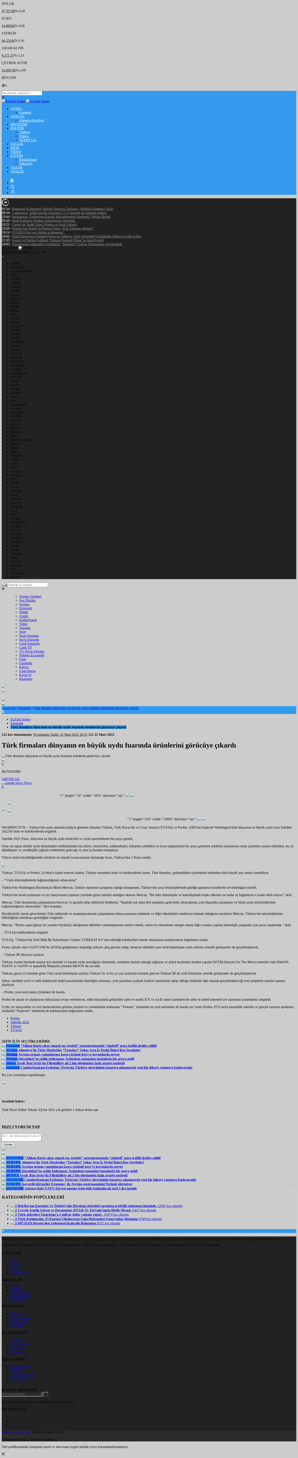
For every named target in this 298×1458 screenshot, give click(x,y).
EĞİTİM (16, 156)
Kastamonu (18, 404)
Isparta (15, 385)
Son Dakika (27, 600)
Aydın (14, 295)
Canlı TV (25, 647)
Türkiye (24, 132)
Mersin (15, 389)
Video (23, 624)
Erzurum (16, 357)
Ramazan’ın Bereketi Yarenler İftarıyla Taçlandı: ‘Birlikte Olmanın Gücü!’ (63, 209)
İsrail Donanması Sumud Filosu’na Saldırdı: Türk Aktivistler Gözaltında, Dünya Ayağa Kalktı (76, 236)
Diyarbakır (17, 342)
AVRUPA (17, 116)
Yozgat (15, 518)
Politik (23, 612)
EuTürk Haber (20, 719)
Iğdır (13, 557)
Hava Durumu (29, 639)
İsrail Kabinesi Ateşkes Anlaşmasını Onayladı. (44, 220)
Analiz (23, 616)
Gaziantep (17, 365)
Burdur (15, 318)
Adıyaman (17, 267)
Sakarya (16, 471)
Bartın (14, 549)
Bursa (14, 322)
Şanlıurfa (16, 506)
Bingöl (15, 306)
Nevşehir (16, 455)
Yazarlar (25, 628)
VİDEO (16, 152)
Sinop (14, 483)
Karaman (16, 534)
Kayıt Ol (25, 675)
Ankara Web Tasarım (16, 1432)
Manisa (15, 436)
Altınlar (15, 1287)
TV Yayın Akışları (31, 651)
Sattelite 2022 (19, 1022)
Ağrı (13, 275)
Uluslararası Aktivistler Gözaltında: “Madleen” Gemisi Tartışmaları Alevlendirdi (67, 244)
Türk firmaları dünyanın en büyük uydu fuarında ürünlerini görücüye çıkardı (85, 708)
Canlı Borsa (27, 671)
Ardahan (16, 553)
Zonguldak (18, 522)
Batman (15, 542)
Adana (15, 263)
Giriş (22, 659)
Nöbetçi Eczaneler (32, 655)
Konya (15, 424)
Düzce (14, 577)
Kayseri (15, 408)
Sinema (15, 1371)
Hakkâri (16, 377)
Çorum (15, 334)
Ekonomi (25, 608)
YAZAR (16, 167)
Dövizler (16, 1314)
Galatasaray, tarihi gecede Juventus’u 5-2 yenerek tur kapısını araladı (59, 213)
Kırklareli (17, 412)
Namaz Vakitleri (30, 596)
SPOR (14, 148)
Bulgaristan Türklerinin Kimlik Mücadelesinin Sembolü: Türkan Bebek (61, 217)
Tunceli (15, 502)
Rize (13, 467)
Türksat (15, 1026)
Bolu (13, 314)
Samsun (15, 475)
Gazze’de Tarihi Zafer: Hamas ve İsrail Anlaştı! (44, 224)
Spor (22, 632)
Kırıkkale (16, 538)
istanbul (15, 393)
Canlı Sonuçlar (29, 643)
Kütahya (16, 428)
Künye (24, 667)
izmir (13, 396)
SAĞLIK (17, 144)
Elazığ (14, 349)
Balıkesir (16, 298)
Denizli (15, 338)
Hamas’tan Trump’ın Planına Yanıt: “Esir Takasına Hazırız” (53, 228)
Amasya (16, 279)
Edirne (15, 346)
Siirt (13, 479)
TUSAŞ (16, 1030)
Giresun (15, 369)
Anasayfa (8, 708)
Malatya (16, 432)
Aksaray (16, 526)
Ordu (14, 463)
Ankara (15, 283)
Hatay (14, 381)
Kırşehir (16, 416)
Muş (13, 451)
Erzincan (16, 353)
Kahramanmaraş (21, 440)
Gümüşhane (18, 373)
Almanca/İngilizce (31, 120)
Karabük (16, 565)
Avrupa (24, 604)
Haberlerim (18, 1352)
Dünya (24, 136)
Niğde (14, 459)
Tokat (14, 495)
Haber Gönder (20, 1272)
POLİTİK (17, 128)
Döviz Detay (19, 1299)
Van (13, 514)
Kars (13, 400)
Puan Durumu (29, 635)
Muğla (14, 447)
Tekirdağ (16, 491)
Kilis (13, 569)
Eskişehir (16, 361)
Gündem (25, 112)
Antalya (15, 287)
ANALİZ (17, 171)
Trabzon (16, 498)
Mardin (15, 444)
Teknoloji (25, 163)
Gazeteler (25, 663)
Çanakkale (17, 326)
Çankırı (15, 330)
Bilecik (15, 302)
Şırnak (14, 546)
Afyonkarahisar (21, 271)
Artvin (14, 291)
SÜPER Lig (27, 140)
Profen (15, 1018)
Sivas (14, 487)
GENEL (16, 108)
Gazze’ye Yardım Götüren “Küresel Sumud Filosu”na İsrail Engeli (58, 240)
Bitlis (14, 310)
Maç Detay (18, 1325)
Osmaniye (17, 573)
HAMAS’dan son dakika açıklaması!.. (38, 232)
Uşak (14, 510)
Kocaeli (15, 420)
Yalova (15, 561)
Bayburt (16, 530)
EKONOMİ (18, 124)
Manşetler (17, 1348)
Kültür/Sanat (28, 159)
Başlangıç (26, 679)
